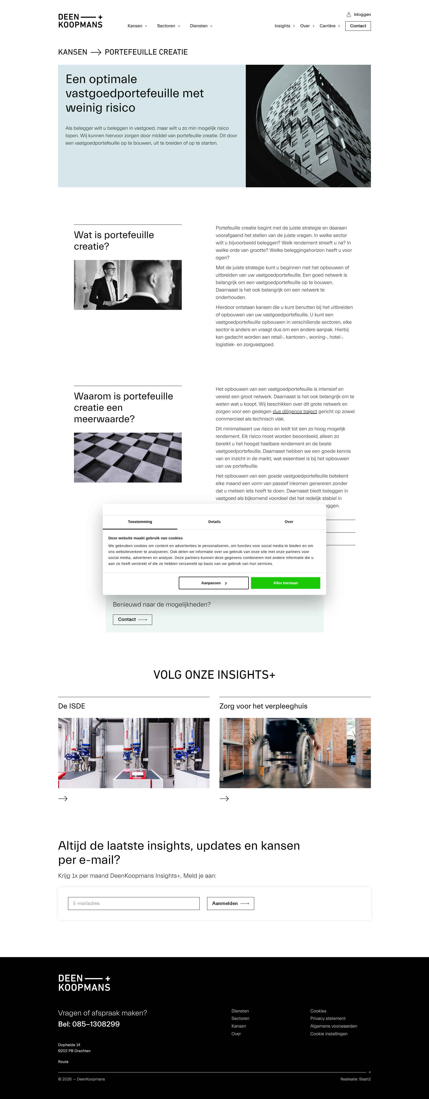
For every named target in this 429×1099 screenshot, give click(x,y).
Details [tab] (214, 522)
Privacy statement (328, 1018)
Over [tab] (289, 522)
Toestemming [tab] (140, 522)
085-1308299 (96, 1024)
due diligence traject (295, 412)
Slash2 (365, 1079)
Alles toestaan (285, 583)
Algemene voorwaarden (333, 1026)
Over (236, 1033)
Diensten (240, 1011)
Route (63, 1062)
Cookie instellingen (329, 1033)
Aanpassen (211, 583)
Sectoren (240, 1018)
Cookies (318, 1011)
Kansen (72, 53)
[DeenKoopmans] (80, 21)
